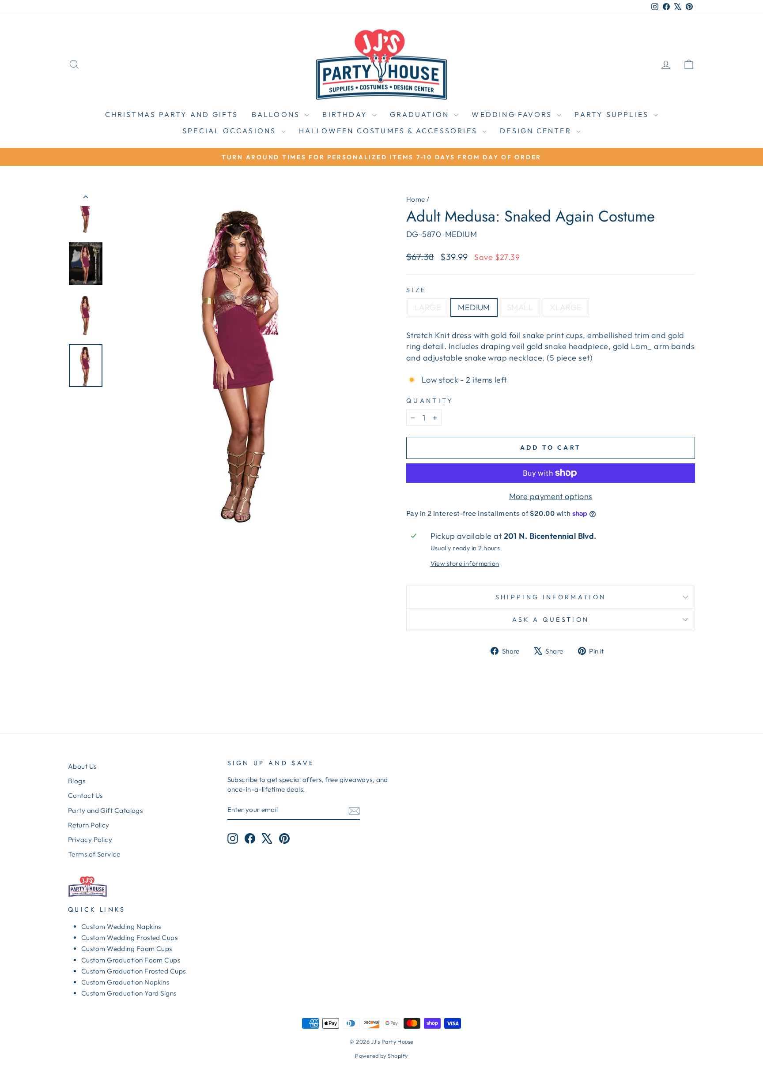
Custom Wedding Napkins (121, 926)
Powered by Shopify (381, 1055)
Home (415, 199)
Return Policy (89, 825)
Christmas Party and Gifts (171, 114)
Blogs (76, 781)
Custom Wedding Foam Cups (126, 948)
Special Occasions (230, 130)
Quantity (429, 401)
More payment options (551, 496)
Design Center (537, 130)
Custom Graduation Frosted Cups (133, 971)
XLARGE (566, 307)
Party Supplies (612, 114)
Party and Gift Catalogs (105, 810)
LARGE (428, 307)
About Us (82, 766)
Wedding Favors (513, 114)
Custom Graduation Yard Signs (129, 993)
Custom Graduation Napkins (125, 982)
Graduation (421, 114)
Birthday (346, 114)
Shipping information (550, 597)
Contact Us (85, 795)
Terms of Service (94, 854)
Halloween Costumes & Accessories (389, 130)
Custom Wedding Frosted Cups (129, 937)
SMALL (520, 307)
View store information (465, 564)
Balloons (277, 114)
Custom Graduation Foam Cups (130, 960)
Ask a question (550, 620)
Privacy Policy (90, 839)
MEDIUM (474, 307)
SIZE (416, 290)
